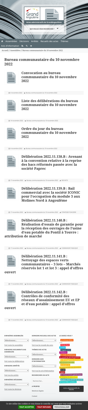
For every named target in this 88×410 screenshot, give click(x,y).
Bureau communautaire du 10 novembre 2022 (41, 93)
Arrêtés (34, 41)
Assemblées (11, 41)
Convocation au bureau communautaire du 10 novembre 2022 (49, 77)
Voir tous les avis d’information (43, 371)
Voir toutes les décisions (12, 389)
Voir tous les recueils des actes (42, 345)
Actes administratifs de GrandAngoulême (44, 22)
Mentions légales (38, 391)
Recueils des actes (49, 41)
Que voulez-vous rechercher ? (42, 29)
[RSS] (22, 45)
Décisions (24, 41)
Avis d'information (10, 45)
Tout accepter (26, 407)
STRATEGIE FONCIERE (69, 212)
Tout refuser (44, 407)
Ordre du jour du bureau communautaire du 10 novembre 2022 (49, 132)
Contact (34, 396)
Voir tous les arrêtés (11, 375)
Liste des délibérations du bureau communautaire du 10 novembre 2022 (49, 105)
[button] (27, 45)
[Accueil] (2, 41)
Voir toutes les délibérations (14, 361)
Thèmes (64, 41)
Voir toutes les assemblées (13, 345)
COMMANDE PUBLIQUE (70, 248)
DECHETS (65, 180)
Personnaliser (62, 407)
